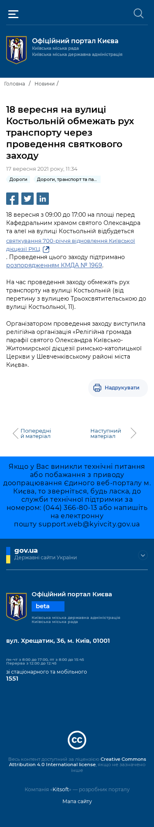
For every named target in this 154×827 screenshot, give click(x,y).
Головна (14, 84)
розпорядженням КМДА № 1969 (54, 265)
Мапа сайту (77, 801)
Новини (44, 84)
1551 (12, 678)
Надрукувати (122, 388)
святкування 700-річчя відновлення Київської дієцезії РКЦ (70, 244)
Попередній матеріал (36, 433)
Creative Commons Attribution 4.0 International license (77, 762)
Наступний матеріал (105, 433)
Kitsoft (61, 789)
